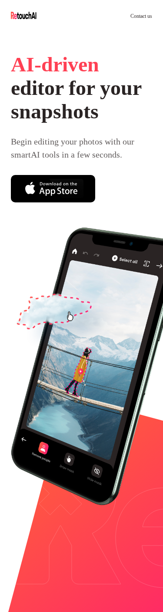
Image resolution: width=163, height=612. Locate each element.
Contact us (136, 16)
